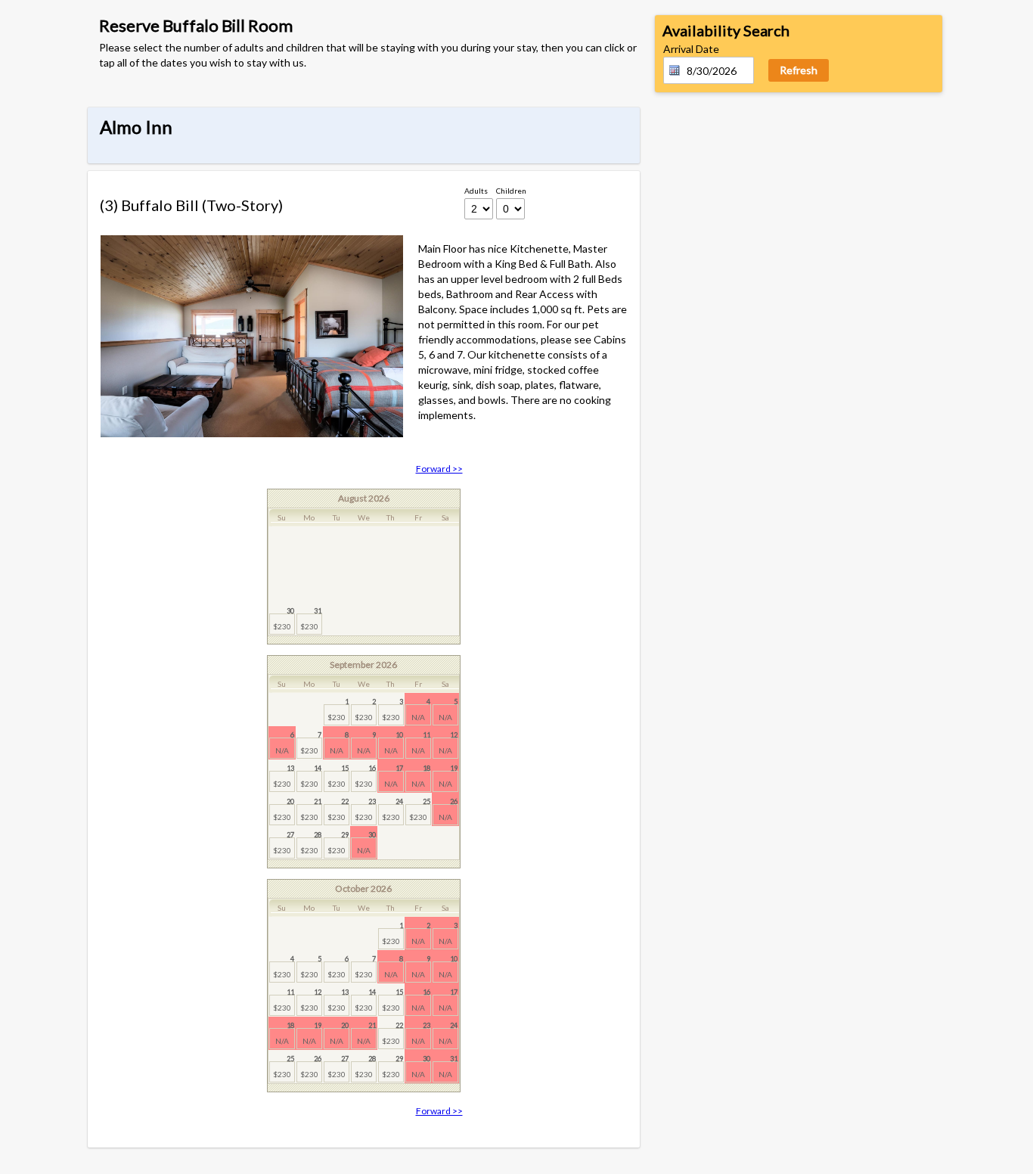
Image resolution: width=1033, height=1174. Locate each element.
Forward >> (439, 468)
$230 (283, 619)
